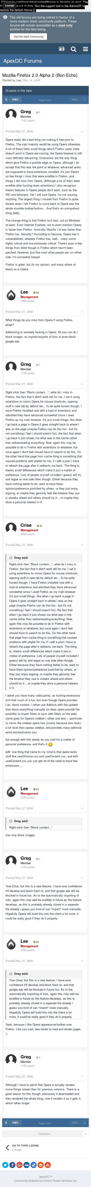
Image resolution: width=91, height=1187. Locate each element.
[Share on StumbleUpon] (48, 1165)
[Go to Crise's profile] (11, 528)
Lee (18, 80)
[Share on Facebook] (12, 1165)
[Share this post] (82, 131)
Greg (26, 111)
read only (66, 25)
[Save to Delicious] (33, 1165)
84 (37, 292)
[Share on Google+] (19, 1165)
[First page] (6, 99)
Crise (26, 525)
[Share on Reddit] (41, 1165)
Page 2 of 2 (45, 100)
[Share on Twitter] (5, 1165)
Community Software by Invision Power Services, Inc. (45, 1180)
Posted (19, 131)
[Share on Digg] (26, 1165)
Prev (15, 99)
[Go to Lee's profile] (11, 294)
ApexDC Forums (22, 60)
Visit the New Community (28, 36)
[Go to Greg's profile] (11, 114)
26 (40, 526)
